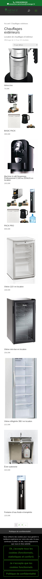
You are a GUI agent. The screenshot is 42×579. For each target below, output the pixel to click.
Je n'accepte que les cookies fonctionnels (21, 565)
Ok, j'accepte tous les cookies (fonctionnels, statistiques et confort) (21, 552)
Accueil (7, 24)
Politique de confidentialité (20, 531)
